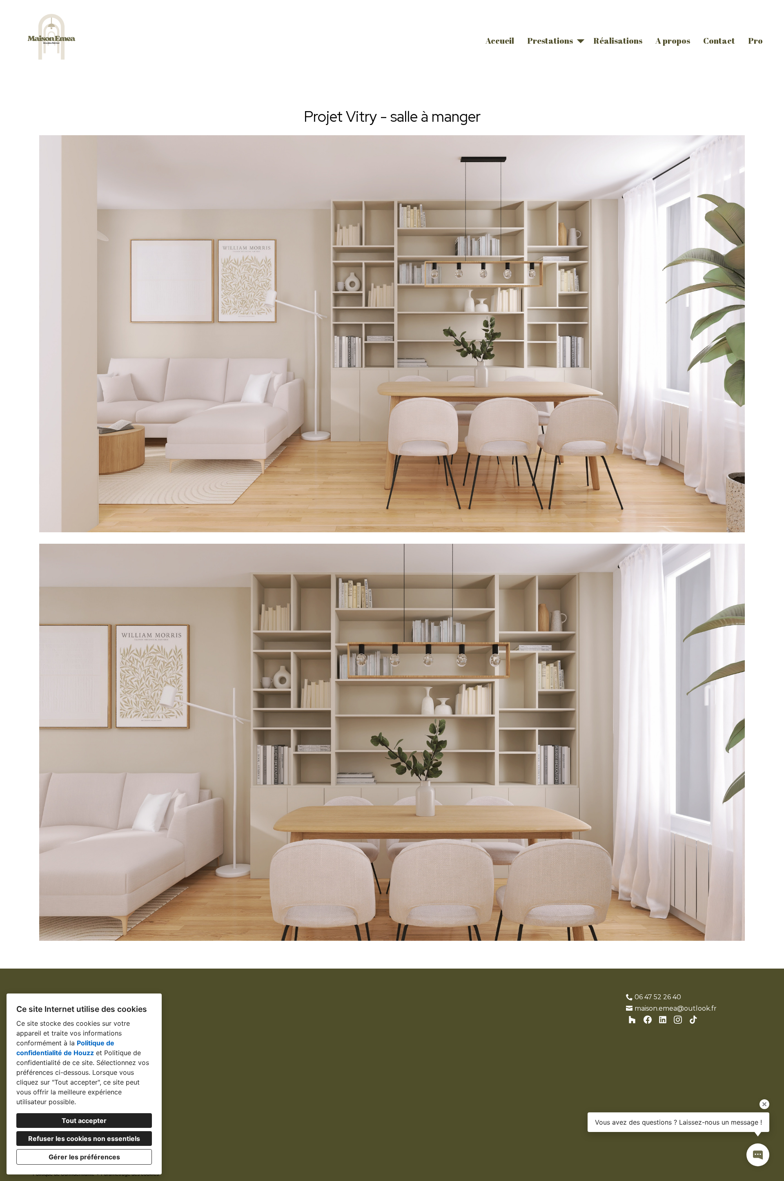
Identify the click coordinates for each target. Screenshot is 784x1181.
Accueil (500, 40)
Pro (755, 40)
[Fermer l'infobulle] (764, 1104)
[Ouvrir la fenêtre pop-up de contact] (757, 1154)
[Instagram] (678, 1020)
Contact (719, 40)
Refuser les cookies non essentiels (84, 1138)
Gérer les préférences (84, 1157)
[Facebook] (647, 1020)
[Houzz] (632, 1020)
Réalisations (617, 40)
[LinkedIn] (663, 1020)
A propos (672, 40)
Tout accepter (84, 1120)
